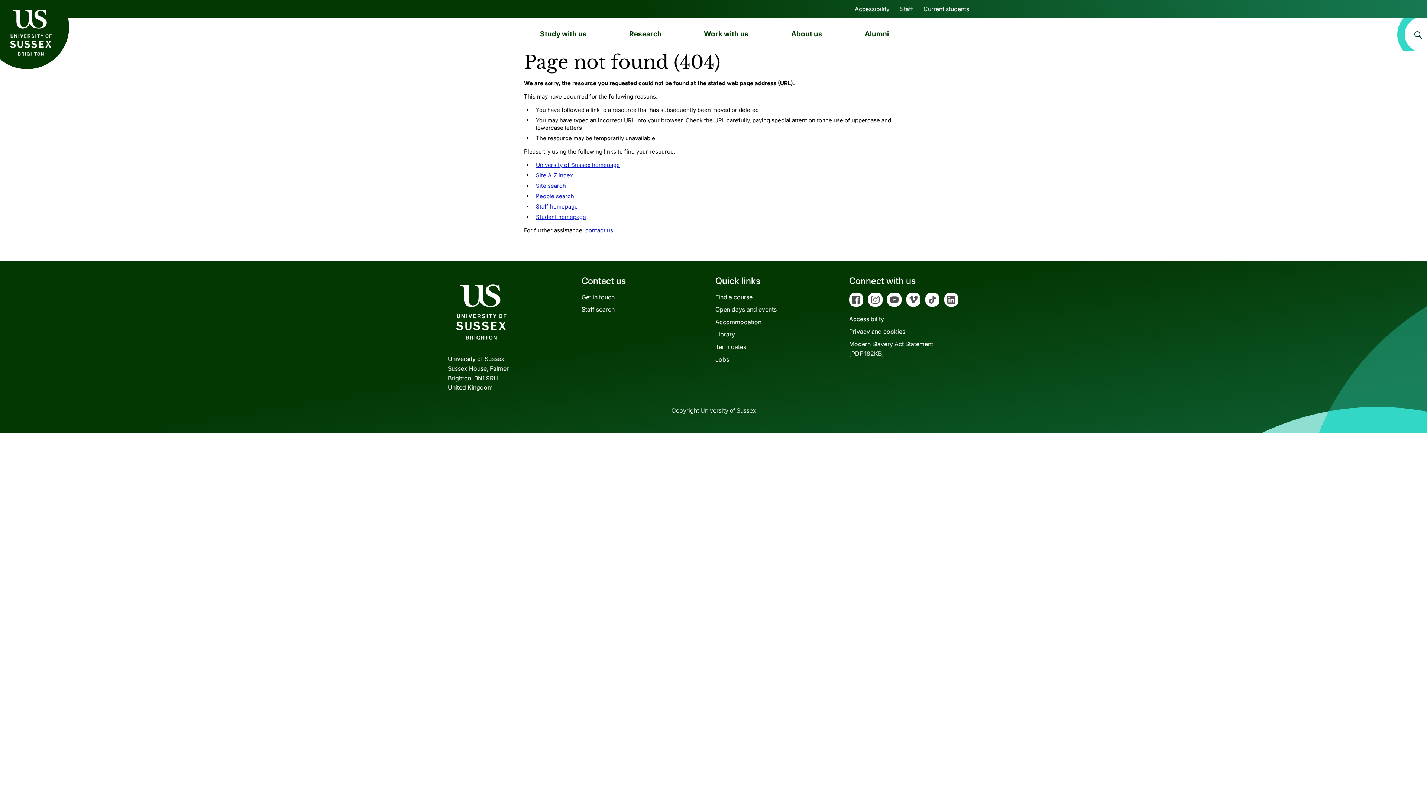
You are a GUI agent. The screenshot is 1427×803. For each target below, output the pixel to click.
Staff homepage (557, 206)
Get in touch (598, 297)
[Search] (1412, 34)
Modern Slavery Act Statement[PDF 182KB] (891, 348)
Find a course (734, 297)
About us (806, 33)
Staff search (598, 309)
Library (725, 334)
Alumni (877, 33)
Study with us (563, 33)
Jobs (722, 359)
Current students (946, 9)
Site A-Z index (554, 175)
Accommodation (738, 322)
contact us (599, 230)
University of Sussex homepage (578, 164)
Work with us (726, 33)
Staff (906, 9)
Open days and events (746, 309)
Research (645, 33)
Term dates (730, 347)
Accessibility (872, 9)
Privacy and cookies (877, 331)
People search (555, 196)
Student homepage (561, 216)
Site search (551, 185)
